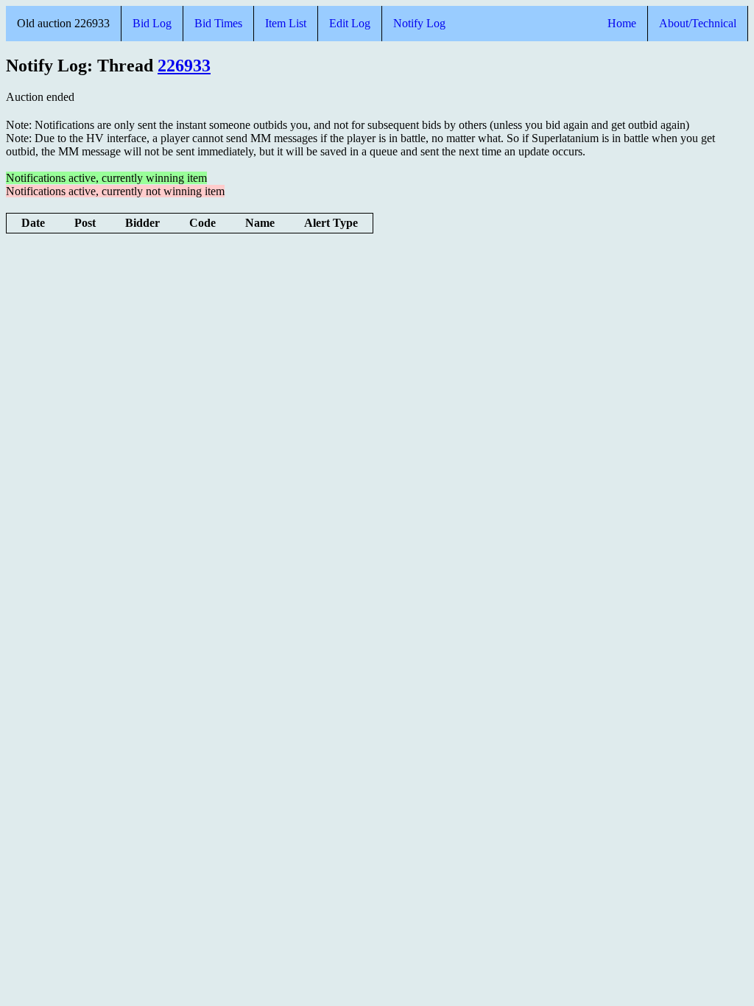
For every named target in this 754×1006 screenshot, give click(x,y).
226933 (184, 65)
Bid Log (152, 23)
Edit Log (349, 23)
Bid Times (218, 23)
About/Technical (697, 23)
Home (621, 23)
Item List (285, 23)
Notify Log (419, 23)
